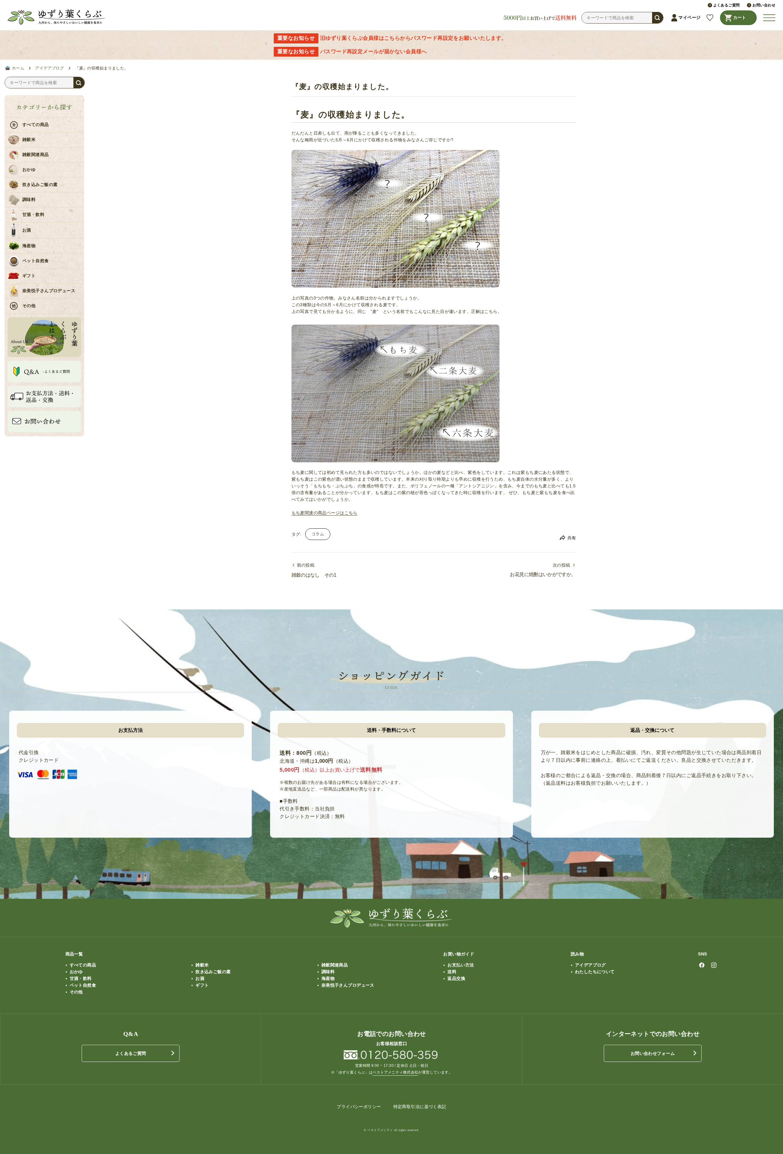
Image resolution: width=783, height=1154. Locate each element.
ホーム (18, 68)
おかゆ (28, 169)
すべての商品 (35, 124)
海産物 (28, 246)
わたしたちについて (595, 971)
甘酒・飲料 (33, 214)
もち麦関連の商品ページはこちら (324, 512)
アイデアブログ (49, 68)
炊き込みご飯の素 (40, 184)
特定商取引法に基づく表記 (419, 1106)
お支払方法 (130, 730)
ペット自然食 (35, 261)
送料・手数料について (391, 730)
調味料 (28, 199)
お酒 (26, 230)
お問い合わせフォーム (653, 1053)
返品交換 (456, 978)
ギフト (28, 276)
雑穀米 (28, 139)
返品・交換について (652, 730)
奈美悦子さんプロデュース (48, 290)
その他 (28, 305)
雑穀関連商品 (35, 154)
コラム (318, 534)
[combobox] (622, 17)
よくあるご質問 (130, 1053)
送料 (451, 971)
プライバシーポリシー (359, 1106)
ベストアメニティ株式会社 (395, 1072)
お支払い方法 (460, 964)
